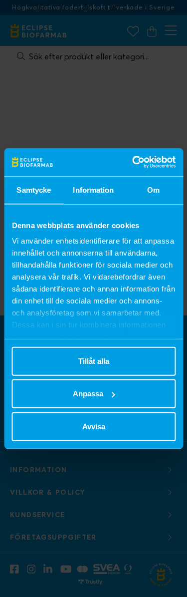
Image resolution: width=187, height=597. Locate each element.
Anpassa (88, 393)
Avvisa (93, 426)
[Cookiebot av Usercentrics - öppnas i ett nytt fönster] (133, 162)
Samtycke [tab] (33, 189)
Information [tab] (93, 189)
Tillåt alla (93, 360)
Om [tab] (153, 189)
